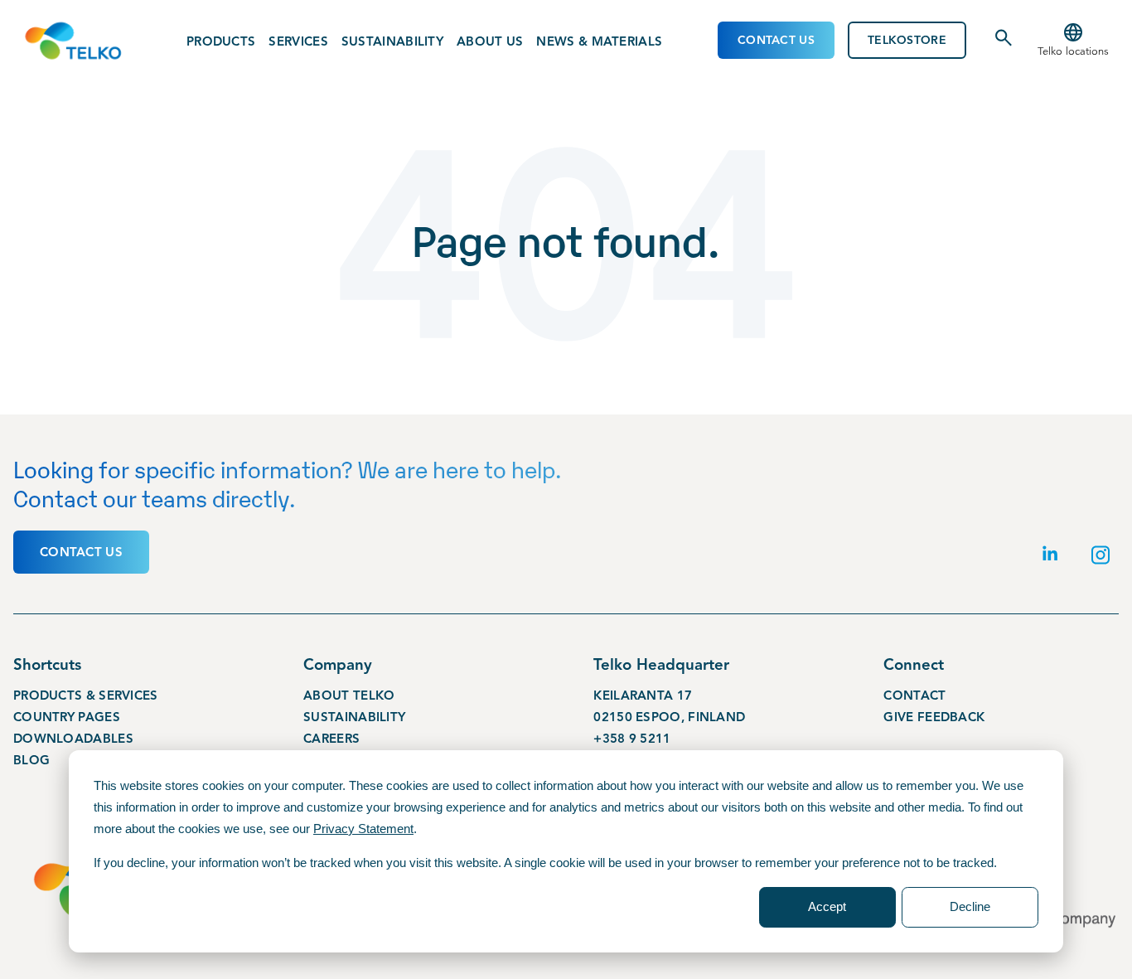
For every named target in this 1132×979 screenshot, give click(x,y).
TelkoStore (907, 40)
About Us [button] (490, 41)
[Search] (1003, 44)
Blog (31, 760)
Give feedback (933, 717)
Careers (331, 738)
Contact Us (776, 40)
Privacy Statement (363, 828)
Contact (914, 695)
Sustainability (354, 717)
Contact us (81, 552)
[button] (1073, 40)
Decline (970, 906)
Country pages (66, 717)
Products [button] (220, 41)
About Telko (348, 695)
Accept (827, 906)
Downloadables (73, 738)
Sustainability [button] (392, 41)
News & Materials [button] (599, 41)
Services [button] (297, 41)
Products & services (85, 695)
